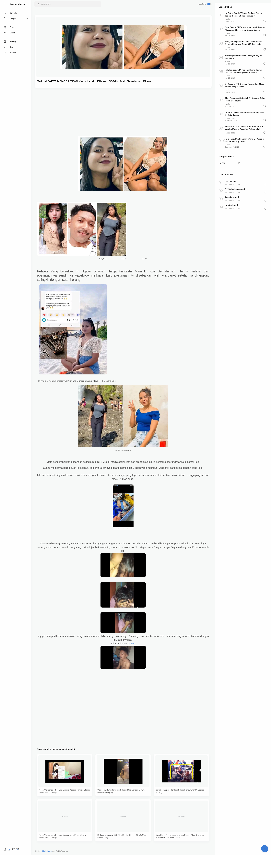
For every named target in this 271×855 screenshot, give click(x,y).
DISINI (131, 643)
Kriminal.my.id (18, 4)
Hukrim (227, 19)
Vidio (233, 118)
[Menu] (5, 4)
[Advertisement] (121, 111)
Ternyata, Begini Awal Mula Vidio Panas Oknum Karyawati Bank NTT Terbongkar (243, 43)
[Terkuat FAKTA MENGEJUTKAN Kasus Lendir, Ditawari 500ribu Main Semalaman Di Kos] (123, 47)
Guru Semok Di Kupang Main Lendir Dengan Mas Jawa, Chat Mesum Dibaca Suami (245, 28)
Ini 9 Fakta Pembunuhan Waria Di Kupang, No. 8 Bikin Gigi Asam (244, 140)
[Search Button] (37, 4)
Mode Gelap (202, 4)
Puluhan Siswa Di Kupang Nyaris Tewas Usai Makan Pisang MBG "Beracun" (243, 71)
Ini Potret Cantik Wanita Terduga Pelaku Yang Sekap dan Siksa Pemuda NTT (243, 14)
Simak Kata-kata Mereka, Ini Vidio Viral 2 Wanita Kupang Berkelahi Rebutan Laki (244, 128)
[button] (264, 21)
